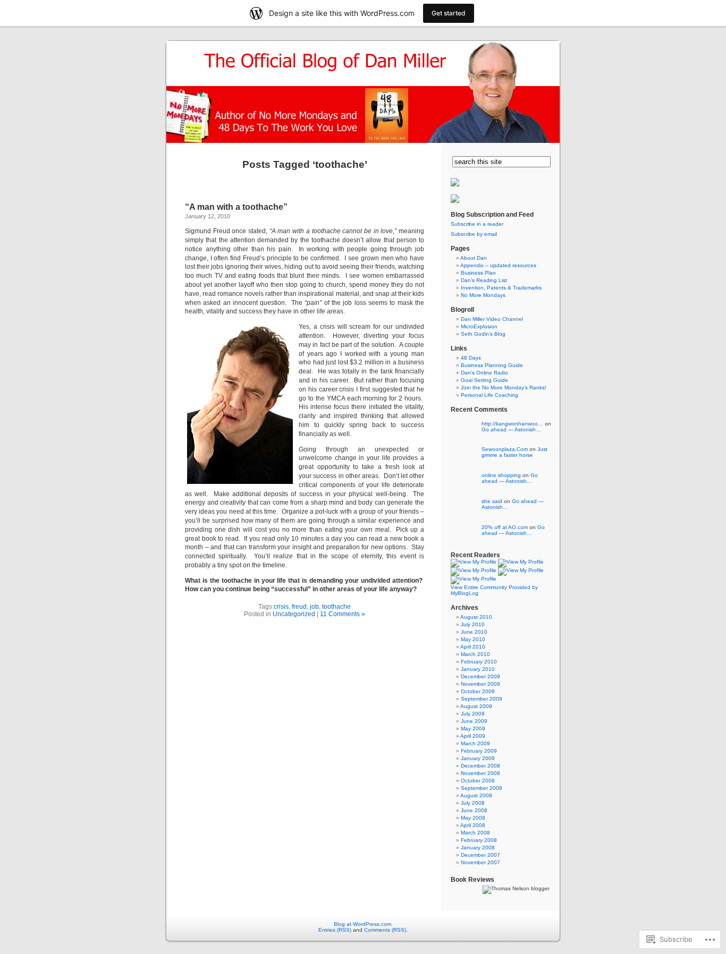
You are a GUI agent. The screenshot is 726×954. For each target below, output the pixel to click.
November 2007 (480, 862)
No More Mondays (483, 295)
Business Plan (478, 273)
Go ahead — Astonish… (511, 429)
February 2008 (479, 840)
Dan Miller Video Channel (492, 319)
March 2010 (475, 654)
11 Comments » (342, 614)
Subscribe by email (474, 234)
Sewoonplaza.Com (505, 449)
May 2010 (473, 639)
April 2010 (472, 647)
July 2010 (473, 624)
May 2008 (473, 818)
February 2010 (479, 662)
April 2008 (472, 825)
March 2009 (475, 743)
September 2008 (481, 788)
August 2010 (476, 617)
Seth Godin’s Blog (483, 334)
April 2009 (472, 736)
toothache (336, 606)
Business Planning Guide (492, 365)
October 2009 (478, 691)
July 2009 (473, 714)
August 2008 (476, 795)
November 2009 (480, 684)
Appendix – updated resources (498, 265)
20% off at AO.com (505, 527)
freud (299, 606)
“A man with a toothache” (236, 206)
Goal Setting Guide (484, 380)
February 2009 (479, 751)
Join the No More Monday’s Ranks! (503, 387)
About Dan (473, 258)
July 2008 (473, 803)
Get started (449, 13)
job (314, 606)
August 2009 (476, 706)
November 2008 (480, 773)
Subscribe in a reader (477, 224)
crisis (281, 606)
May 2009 (473, 728)
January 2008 (478, 847)
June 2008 (474, 810)
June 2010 (474, 632)
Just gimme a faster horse (514, 452)
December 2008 (480, 766)
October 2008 (478, 780)
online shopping (501, 475)
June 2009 (474, 721)
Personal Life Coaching (489, 395)
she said (492, 501)
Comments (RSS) (385, 930)
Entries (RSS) (334, 930)
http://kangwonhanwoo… (512, 424)
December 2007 (480, 855)
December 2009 (480, 676)
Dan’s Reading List (484, 280)
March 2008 (475, 833)
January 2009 (478, 758)
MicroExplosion (479, 326)
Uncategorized (294, 614)
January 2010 (478, 669)
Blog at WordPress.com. (363, 924)
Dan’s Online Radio (484, 373)
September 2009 (481, 699)
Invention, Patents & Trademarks (501, 288)
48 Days (471, 358)
